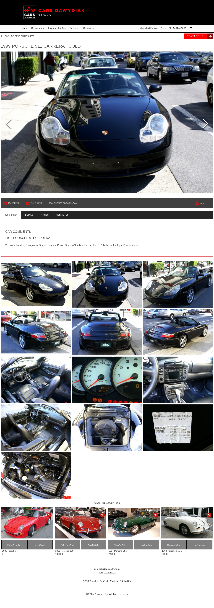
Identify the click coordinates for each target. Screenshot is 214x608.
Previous (8, 124)
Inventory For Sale (57, 28)
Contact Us (88, 28)
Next (205, 124)
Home (24, 28)
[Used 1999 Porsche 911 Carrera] (107, 122)
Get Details (40, 544)
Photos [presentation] (45, 215)
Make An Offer (14, 544)
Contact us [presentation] (62, 215)
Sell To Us (74, 28)
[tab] (11, 215)
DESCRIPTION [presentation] (11, 215)
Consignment (37, 28)
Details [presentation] (29, 215)
